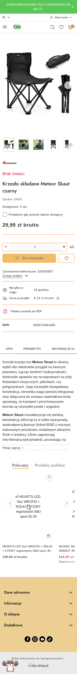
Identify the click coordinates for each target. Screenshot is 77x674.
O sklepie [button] (12, 614)
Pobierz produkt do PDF (26, 311)
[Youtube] (42, 639)
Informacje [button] (13, 603)
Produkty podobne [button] (50, 465)
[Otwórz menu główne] (4, 27)
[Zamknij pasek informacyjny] (73, 7)
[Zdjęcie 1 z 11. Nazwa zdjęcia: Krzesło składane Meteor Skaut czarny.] (9, 145)
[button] (68, 85)
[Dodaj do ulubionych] (67, 258)
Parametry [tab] (32, 348)
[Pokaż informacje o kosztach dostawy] (58, 298)
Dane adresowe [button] (17, 592)
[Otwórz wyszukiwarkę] (52, 27)
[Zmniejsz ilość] (6, 247)
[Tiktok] (50, 639)
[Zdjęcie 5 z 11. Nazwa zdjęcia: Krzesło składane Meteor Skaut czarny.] (68, 145)
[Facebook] (27, 639)
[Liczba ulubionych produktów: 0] (61, 27)
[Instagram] (35, 639)
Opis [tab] (9, 348)
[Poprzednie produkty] (10, 503)
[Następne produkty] (66, 503)
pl (4, 17)
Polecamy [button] (20, 465)
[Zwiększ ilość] (64, 247)
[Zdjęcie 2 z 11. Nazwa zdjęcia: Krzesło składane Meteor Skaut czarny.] (23, 145)
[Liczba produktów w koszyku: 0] (70, 27)
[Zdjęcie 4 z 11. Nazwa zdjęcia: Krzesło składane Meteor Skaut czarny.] (53, 145)
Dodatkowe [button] (13, 625)
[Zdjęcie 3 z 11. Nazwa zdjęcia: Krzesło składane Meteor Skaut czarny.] (38, 145)
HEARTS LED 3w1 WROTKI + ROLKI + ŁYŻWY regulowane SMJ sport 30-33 (27, 549)
